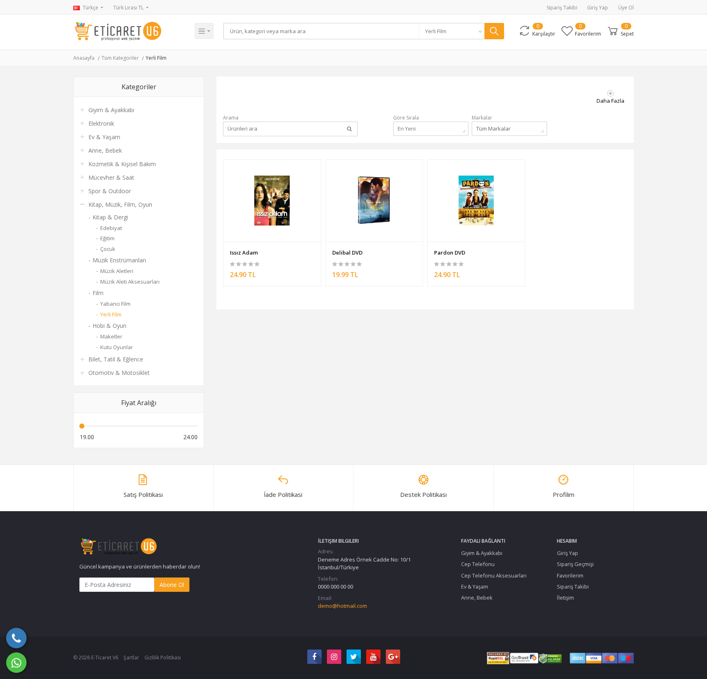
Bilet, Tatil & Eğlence (115, 359)
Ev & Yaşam (104, 137)
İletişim (565, 597)
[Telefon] (16, 638)
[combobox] (451, 31)
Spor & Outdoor (109, 191)
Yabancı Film (115, 303)
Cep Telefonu (478, 564)
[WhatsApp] (16, 662)
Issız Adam (244, 252)
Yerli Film (156, 57)
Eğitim (107, 238)
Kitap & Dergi (110, 217)
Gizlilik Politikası (162, 657)
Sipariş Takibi (562, 7)
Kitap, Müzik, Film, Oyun (120, 204)
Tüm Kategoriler (120, 57)
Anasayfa (84, 57)
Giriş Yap (597, 7)
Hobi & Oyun (109, 325)
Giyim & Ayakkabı (111, 110)
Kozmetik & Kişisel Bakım (122, 164)
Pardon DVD (449, 252)
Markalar (482, 117)
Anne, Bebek (105, 150)
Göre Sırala (406, 117)
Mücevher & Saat (111, 177)
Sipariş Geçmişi (575, 564)
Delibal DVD (347, 252)
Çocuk (107, 249)
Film (98, 293)
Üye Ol (626, 7)
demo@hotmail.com (342, 605)
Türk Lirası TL (129, 7)
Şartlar (131, 657)
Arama (231, 117)
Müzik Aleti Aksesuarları (130, 281)
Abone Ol (172, 585)
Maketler (111, 336)
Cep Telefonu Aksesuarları (494, 575)
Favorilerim (570, 575)
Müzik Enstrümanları (119, 260)
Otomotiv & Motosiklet (119, 373)
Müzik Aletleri (116, 271)
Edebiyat (111, 228)
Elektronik (101, 123)
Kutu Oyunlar (116, 347)
